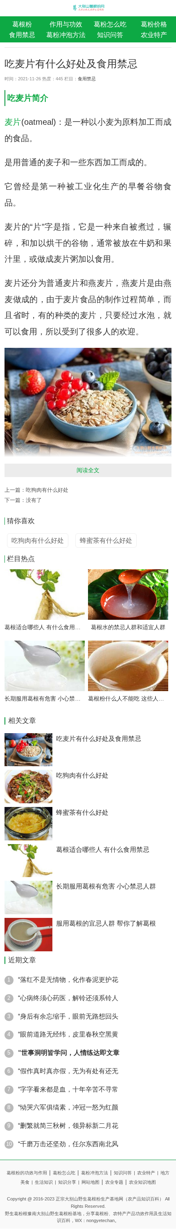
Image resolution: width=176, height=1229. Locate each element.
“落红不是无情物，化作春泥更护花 (68, 979)
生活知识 (45, 1182)
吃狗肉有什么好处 (47, 490)
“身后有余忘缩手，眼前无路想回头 (68, 1016)
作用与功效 (66, 24)
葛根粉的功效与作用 (27, 1172)
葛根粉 (22, 24)
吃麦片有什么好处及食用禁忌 (98, 738)
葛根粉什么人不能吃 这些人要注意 (128, 698)
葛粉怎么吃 (110, 24)
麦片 (24, 97)
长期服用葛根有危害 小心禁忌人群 (45, 698)
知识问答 (110, 34)
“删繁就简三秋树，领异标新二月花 (68, 1125)
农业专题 (114, 1182)
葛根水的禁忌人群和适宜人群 (128, 627)
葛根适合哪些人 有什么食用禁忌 (45, 627)
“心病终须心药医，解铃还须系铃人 (68, 997)
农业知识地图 (142, 1182)
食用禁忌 (22, 34)
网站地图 (90, 1182)
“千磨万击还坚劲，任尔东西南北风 (68, 1143)
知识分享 (68, 1182)
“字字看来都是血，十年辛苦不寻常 (68, 1089)
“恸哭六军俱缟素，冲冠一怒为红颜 (68, 1107)
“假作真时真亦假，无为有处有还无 (68, 1070)
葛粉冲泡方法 (66, 34)
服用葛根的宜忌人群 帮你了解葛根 (106, 923)
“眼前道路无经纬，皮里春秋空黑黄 (68, 1034)
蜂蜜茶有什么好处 (82, 812)
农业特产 (147, 1172)
